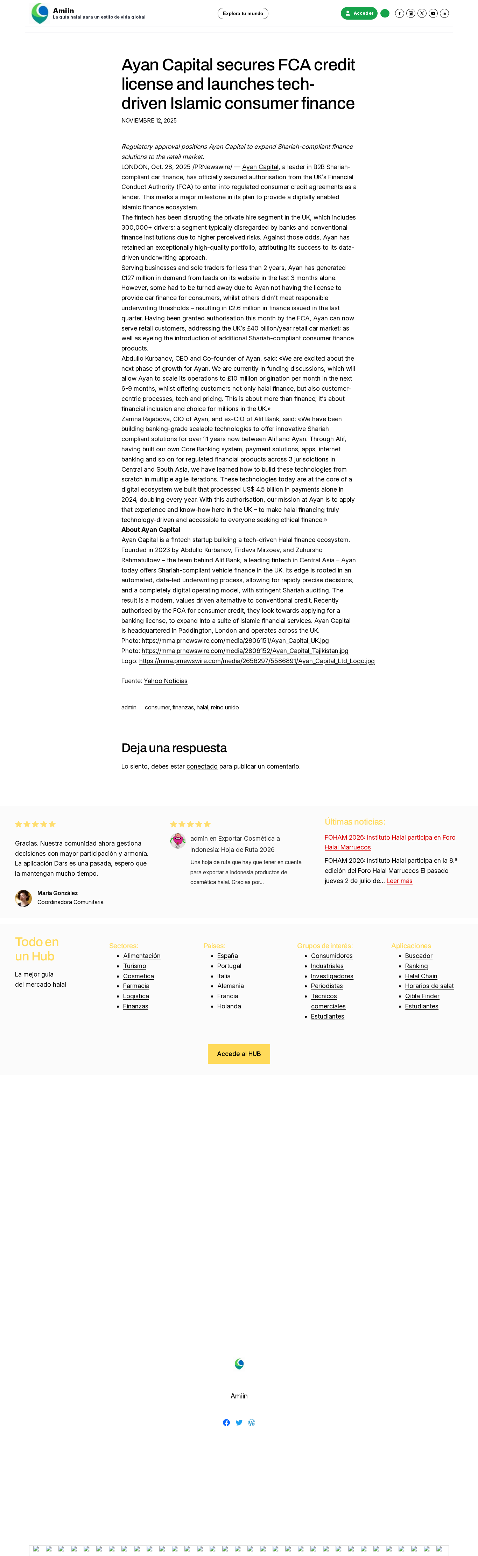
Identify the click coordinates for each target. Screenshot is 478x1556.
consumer (157, 707)
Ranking (416, 966)
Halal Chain (421, 976)
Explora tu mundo (243, 13)
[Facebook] (399, 13)
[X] (422, 13)
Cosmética (138, 976)
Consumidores (332, 955)
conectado (202, 766)
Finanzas (135, 1006)
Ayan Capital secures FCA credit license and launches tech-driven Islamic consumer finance (238, 84)
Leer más (400, 880)
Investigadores (332, 976)
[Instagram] (410, 13)
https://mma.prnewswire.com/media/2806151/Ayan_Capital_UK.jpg (235, 640)
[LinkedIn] (444, 13)
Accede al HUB (239, 1053)
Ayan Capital (260, 167)
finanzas (183, 707)
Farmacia (136, 985)
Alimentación (142, 955)
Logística (136, 996)
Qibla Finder (422, 996)
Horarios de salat (429, 985)
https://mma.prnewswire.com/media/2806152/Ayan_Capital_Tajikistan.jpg (245, 650)
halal (202, 707)
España (227, 955)
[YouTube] (433, 13)
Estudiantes (327, 1016)
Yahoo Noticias (166, 681)
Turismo (134, 966)
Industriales (327, 966)
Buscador (419, 955)
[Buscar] (384, 13)
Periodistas (327, 985)
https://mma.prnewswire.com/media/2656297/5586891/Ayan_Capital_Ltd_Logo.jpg (257, 661)
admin (199, 838)
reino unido (225, 707)
